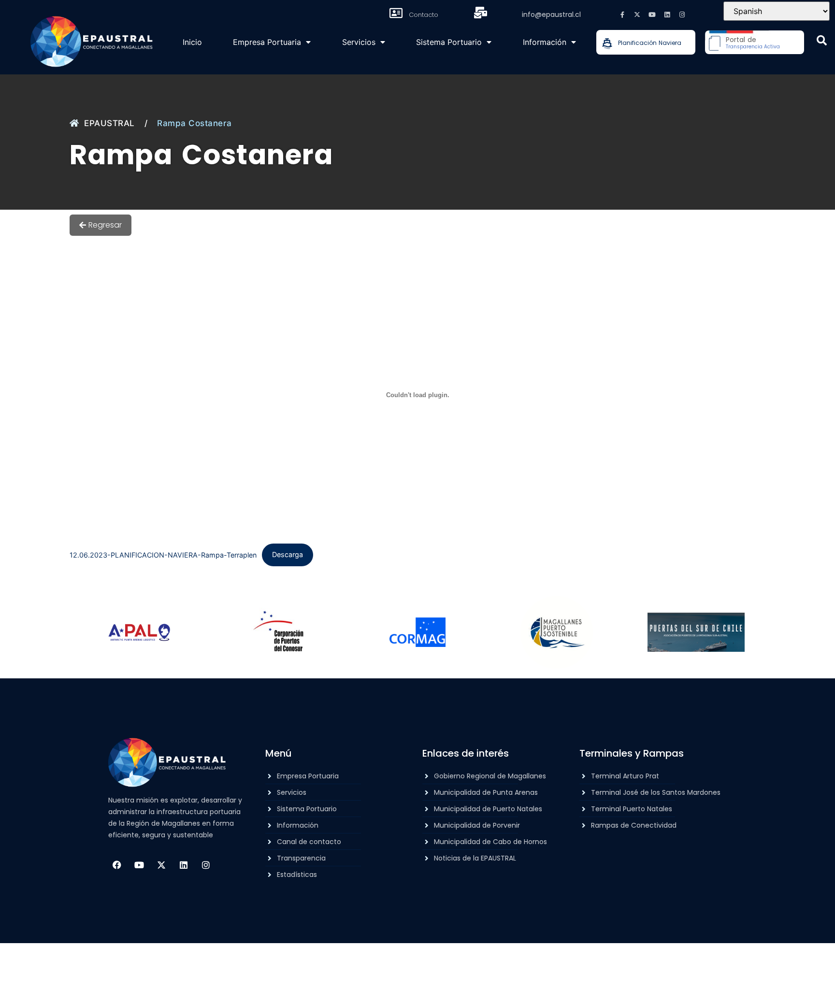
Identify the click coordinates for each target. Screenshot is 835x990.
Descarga (287, 554)
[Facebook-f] (622, 14)
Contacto (423, 14)
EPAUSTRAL (109, 123)
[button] (822, 40)
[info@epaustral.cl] (481, 12)
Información (544, 42)
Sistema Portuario (449, 42)
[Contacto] (396, 13)
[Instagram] (682, 14)
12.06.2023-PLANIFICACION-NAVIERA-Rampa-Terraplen (163, 554)
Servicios (358, 42)
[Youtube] (652, 14)
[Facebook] (117, 865)
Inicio (192, 42)
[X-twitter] (637, 14)
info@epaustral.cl (551, 14)
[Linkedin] (667, 14)
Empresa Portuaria (267, 42)
